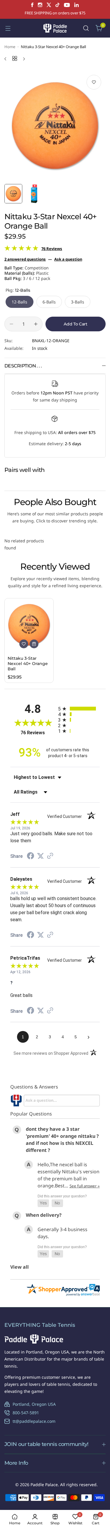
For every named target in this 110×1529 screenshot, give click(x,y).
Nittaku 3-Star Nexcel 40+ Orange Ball (28, 663)
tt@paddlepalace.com (34, 1421)
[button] (43, 1203)
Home (9, 46)
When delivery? (44, 1215)
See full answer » (85, 1186)
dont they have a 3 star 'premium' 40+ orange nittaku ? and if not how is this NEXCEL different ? (62, 1139)
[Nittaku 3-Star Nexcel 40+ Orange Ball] (29, 625)
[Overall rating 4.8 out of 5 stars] (21, 249)
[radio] (79, 709)
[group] (55, 125)
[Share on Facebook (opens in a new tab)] (30, 856)
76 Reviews (51, 248)
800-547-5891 (26, 1412)
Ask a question (68, 259)
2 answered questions (25, 259)
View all (19, 1267)
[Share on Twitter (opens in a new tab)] (40, 856)
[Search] (85, 28)
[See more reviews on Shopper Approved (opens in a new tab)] (50, 856)
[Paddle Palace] (55, 28)
